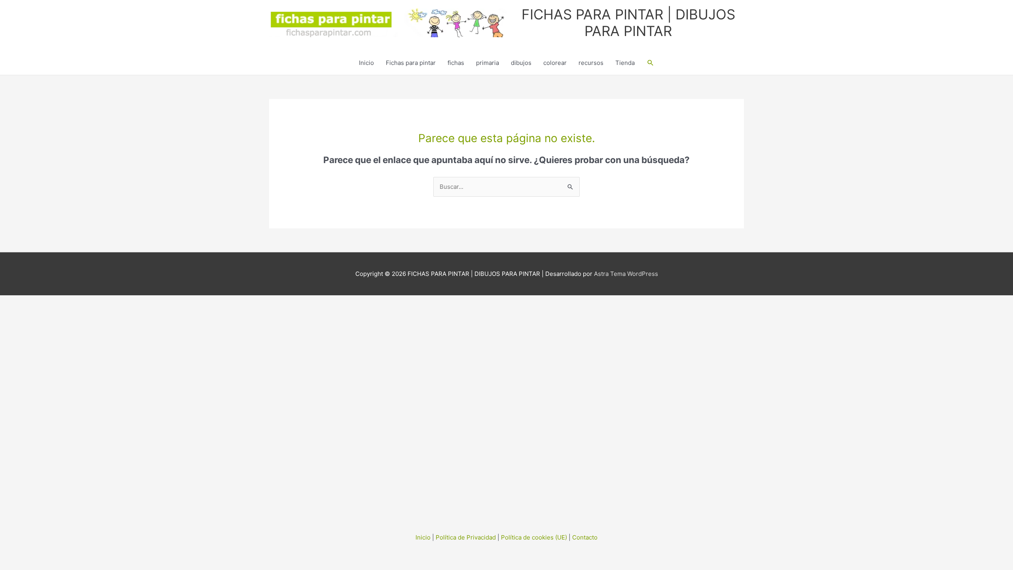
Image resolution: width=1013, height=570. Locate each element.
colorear (555, 62)
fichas (456, 62)
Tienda (625, 62)
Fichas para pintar (411, 62)
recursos (591, 62)
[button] (650, 63)
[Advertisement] (506, 414)
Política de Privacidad (466, 537)
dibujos (521, 62)
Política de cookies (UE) (534, 537)
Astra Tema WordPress (626, 273)
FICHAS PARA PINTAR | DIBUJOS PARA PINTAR (628, 22)
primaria (487, 62)
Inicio (366, 62)
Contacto (585, 537)
